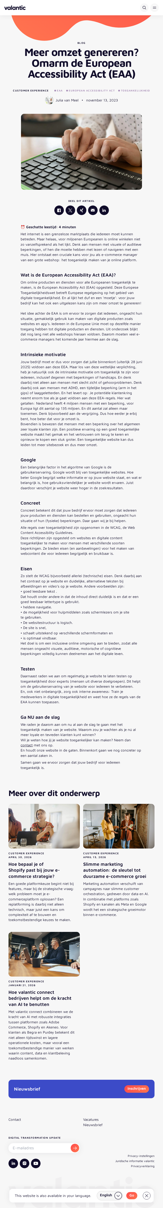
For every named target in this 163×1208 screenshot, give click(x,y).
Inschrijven (137, 1088)
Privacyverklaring (143, 1166)
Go (131, 1195)
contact (27, 745)
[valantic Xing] (81, 210)
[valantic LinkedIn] (104, 210)
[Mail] (93, 210)
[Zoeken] (144, 7)
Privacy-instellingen (141, 1156)
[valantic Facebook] (59, 210)
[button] (154, 7)
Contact (14, 1119)
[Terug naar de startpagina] (15, 7)
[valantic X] (70, 210)
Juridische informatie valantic (135, 1161)
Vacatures (91, 1119)
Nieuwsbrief (93, 1125)
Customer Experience (31, 90)
